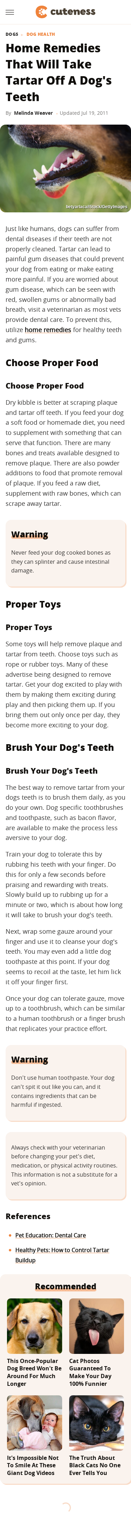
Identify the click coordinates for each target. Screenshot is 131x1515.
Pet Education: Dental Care (50, 1235)
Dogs (12, 34)
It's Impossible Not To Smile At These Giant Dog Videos (33, 1465)
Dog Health (41, 34)
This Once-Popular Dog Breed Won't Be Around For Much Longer (34, 1372)
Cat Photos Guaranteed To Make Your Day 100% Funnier (90, 1372)
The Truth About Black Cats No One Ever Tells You (95, 1465)
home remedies (48, 329)
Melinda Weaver (33, 113)
